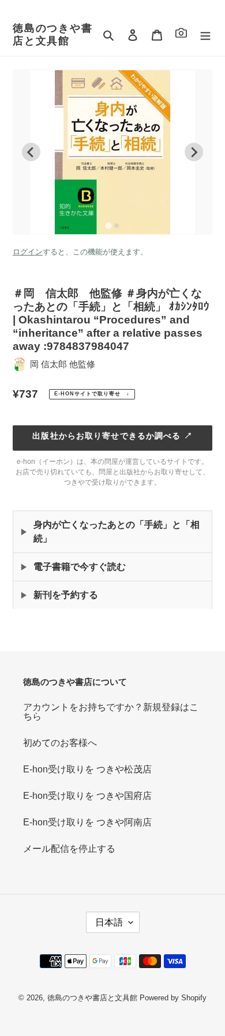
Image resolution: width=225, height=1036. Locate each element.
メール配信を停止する (69, 849)
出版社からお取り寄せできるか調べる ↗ (112, 435)
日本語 (109, 922)
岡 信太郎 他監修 (62, 364)
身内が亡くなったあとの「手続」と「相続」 (116, 531)
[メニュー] (205, 35)
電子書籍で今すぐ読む (79, 567)
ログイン (28, 251)
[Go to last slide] (31, 152)
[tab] (108, 225)
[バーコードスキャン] (181, 34)
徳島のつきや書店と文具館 (53, 34)
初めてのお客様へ (60, 743)
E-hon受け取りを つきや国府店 (87, 796)
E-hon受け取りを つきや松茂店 (87, 769)
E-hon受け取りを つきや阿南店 (87, 822)
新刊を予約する (65, 595)
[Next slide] (194, 152)
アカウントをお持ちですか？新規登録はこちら (110, 711)
